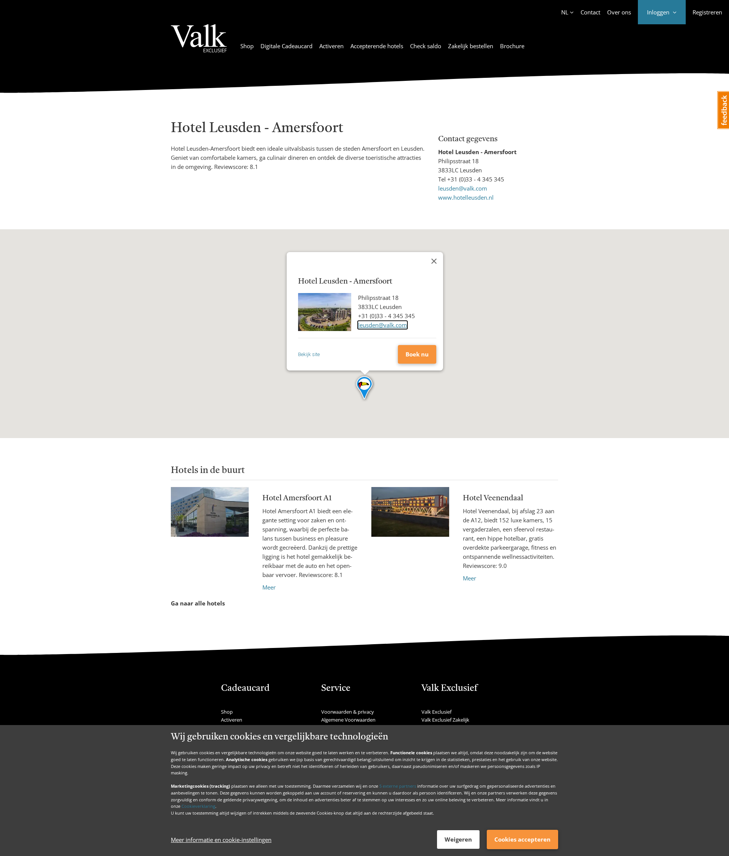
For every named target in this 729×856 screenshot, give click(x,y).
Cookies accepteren (522, 839)
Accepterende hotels (376, 46)
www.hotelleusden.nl (466, 197)
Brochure (512, 46)
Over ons (619, 12)
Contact (590, 12)
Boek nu (417, 354)
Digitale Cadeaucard (286, 46)
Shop (247, 46)
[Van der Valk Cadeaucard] (199, 42)
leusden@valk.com (462, 188)
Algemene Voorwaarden (348, 719)
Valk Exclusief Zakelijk (445, 719)
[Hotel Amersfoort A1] (210, 539)
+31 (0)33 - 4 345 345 (475, 179)
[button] (364, 388)
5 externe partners (397, 786)
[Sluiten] (434, 261)
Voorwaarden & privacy (347, 711)
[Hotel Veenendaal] (410, 535)
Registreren (707, 12)
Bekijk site (309, 354)
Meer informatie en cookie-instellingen (221, 839)
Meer (269, 587)
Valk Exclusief (436, 711)
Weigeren (458, 839)
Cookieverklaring (198, 806)
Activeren (331, 46)
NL (564, 12)
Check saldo (425, 46)
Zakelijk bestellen (470, 46)
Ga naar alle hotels (198, 603)
